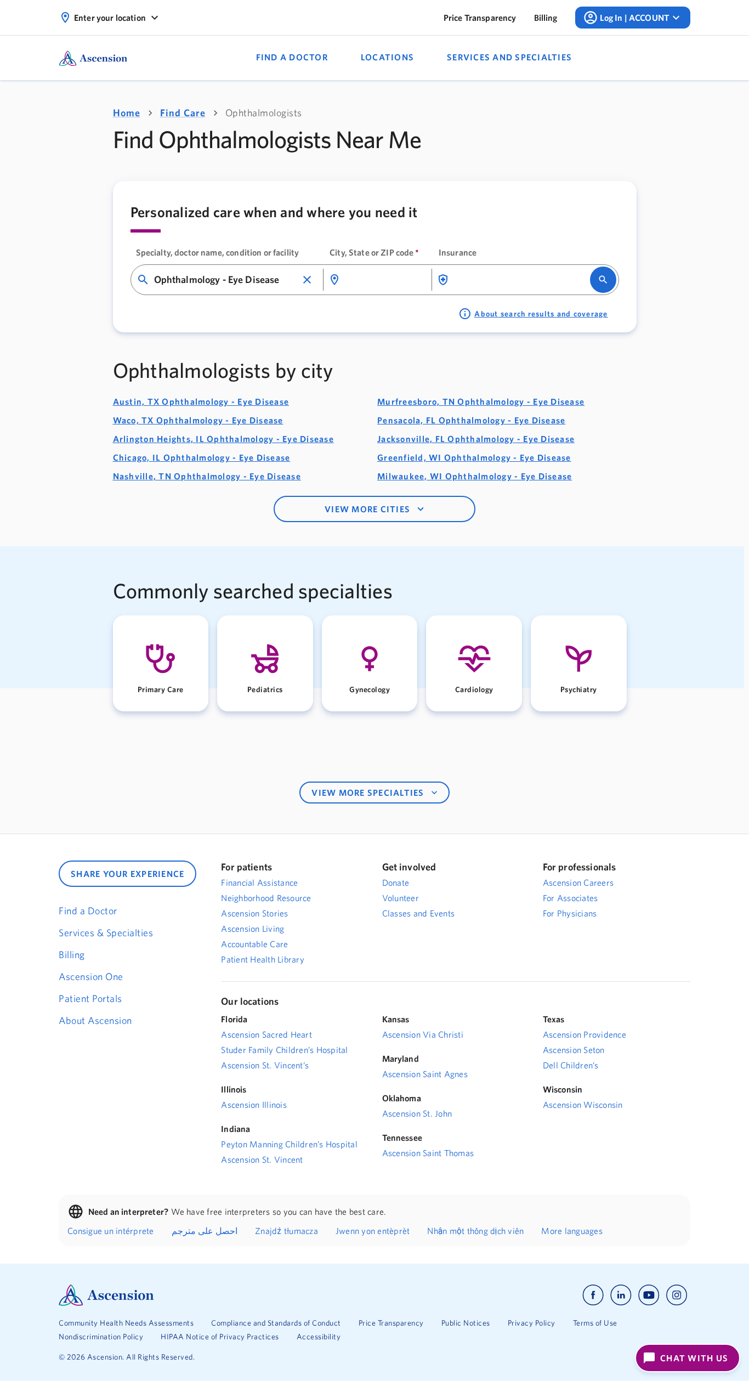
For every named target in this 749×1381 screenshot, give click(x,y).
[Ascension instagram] (676, 1295)
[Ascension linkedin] (621, 1295)
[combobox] (225, 280)
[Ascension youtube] (649, 1295)
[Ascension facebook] (593, 1295)
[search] (603, 280)
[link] (480, 17)
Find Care (183, 112)
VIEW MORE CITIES (367, 509)
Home (126, 112)
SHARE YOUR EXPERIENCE (127, 874)
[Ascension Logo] (216, 1295)
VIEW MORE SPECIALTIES (367, 792)
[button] (307, 279)
